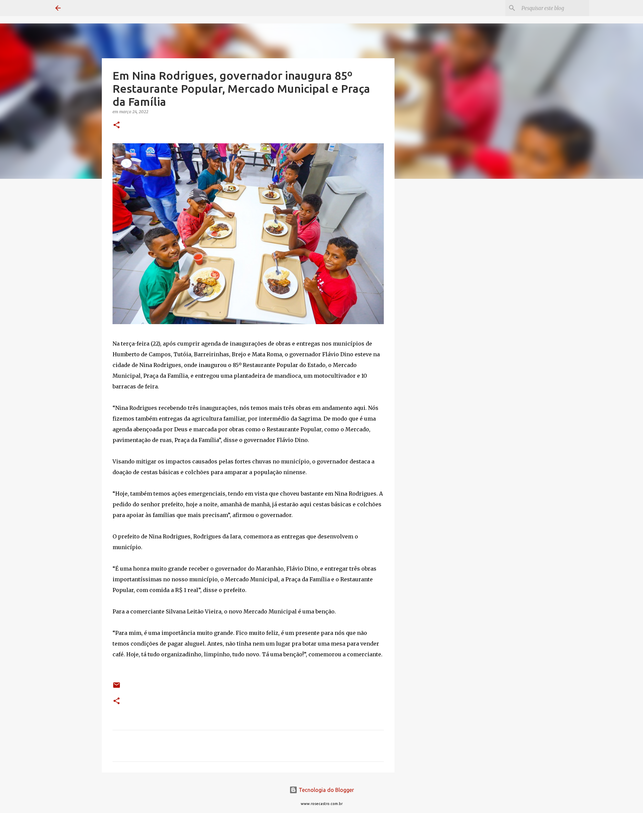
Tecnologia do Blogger (325, 790)
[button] (117, 125)
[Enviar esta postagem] (117, 687)
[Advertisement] (428, 289)
